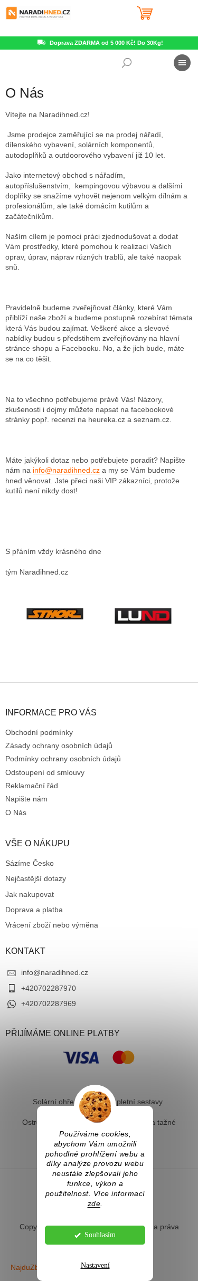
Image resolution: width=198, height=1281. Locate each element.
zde (94, 1204)
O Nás (15, 812)
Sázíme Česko (29, 863)
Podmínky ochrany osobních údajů (63, 758)
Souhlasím (100, 1235)
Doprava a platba (34, 909)
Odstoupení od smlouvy (44, 772)
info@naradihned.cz (66, 470)
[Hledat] (126, 62)
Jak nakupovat (29, 894)
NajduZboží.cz (35, 1267)
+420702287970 (48, 988)
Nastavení (95, 1265)
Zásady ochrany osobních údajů (58, 745)
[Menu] (182, 62)
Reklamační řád (31, 785)
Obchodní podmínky (39, 732)
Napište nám (26, 799)
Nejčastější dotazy (35, 878)
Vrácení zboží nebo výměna (51, 925)
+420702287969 (48, 1003)
